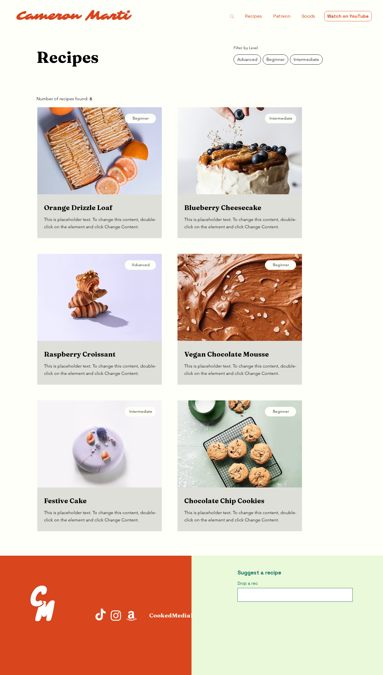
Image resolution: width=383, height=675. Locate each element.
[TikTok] (100, 615)
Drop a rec (247, 583)
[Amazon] (131, 615)
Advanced (247, 59)
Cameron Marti (73, 15)
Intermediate (306, 59)
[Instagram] (116, 615)
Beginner (275, 59)
